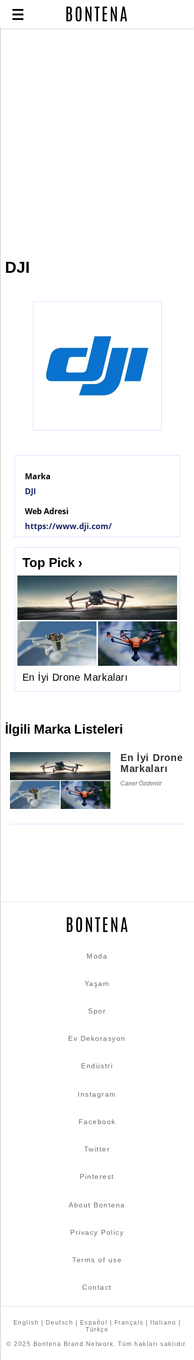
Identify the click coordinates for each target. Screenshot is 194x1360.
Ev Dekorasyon (97, 1038)
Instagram (97, 1094)
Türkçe (97, 1329)
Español (94, 1322)
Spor (97, 1011)
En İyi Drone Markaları (75, 677)
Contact (97, 1287)
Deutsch (60, 1322)
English (26, 1322)
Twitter (97, 1149)
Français (129, 1322)
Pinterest (97, 1176)
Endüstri (97, 1066)
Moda (97, 956)
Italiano (163, 1322)
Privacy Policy (97, 1232)
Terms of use (97, 1260)
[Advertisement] (97, 138)
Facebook (97, 1122)
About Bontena (97, 1205)
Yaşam (97, 983)
